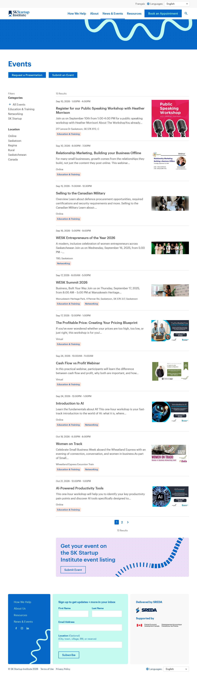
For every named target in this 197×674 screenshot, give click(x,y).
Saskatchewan (17, 154)
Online (12, 136)
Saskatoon (14, 140)
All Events (19, 104)
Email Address (66, 622)
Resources (134, 13)
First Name (64, 608)
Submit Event (73, 569)
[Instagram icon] (22, 628)
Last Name (98, 608)
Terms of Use (47, 669)
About (94, 13)
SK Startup (15, 118)
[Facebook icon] (16, 628)
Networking (15, 113)
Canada (13, 159)
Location (69, 635)
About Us (20, 608)
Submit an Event (63, 75)
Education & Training (21, 109)
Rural (11, 150)
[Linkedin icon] (27, 628)
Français (140, 3)
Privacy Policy (63, 669)
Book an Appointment (163, 13)
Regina (12, 145)
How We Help (77, 13)
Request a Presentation (27, 75)
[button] (186, 13)
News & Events (113, 13)
